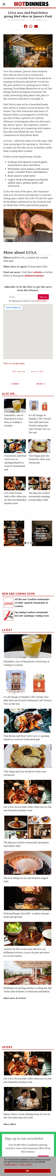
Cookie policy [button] (10, 1164)
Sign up (43, 296)
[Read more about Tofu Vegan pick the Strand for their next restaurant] (39, 446)
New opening (19, 371)
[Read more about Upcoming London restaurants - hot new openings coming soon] (8, 615)
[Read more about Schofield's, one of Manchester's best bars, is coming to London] (15, 405)
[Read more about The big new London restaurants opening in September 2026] (39, 483)
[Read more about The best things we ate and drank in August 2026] (28, 862)
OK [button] (27, 1171)
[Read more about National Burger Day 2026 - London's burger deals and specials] (28, 898)
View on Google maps (14, 363)
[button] (20, 26)
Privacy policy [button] (25, 1164)
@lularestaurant (34, 275)
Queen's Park (37, 371)
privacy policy (41, 300)
